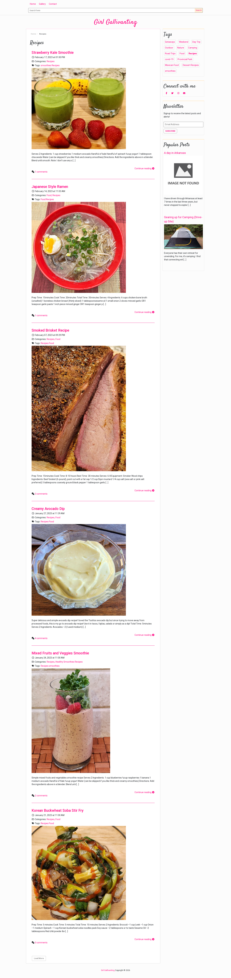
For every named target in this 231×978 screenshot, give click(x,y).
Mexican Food (172, 65)
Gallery (42, 4)
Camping (192, 47)
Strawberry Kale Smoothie (53, 53)
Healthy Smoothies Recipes (69, 662)
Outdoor (169, 47)
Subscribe (170, 131)
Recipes (51, 61)
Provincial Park (185, 59)
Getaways (170, 42)
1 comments (41, 172)
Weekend (183, 42)
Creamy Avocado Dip (48, 509)
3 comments (41, 494)
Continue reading (143, 168)
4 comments (41, 638)
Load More (39, 958)
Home (33, 4)
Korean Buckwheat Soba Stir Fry (57, 810)
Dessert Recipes (191, 65)
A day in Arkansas (175, 153)
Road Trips (170, 53)
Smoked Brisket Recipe (50, 330)
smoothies (46, 65)
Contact (53, 4)
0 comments (41, 942)
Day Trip (196, 42)
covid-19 (169, 59)
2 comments (41, 795)
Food (49, 195)
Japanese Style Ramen (50, 187)
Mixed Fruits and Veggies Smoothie (60, 653)
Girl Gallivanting (115, 22)
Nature (180, 47)
